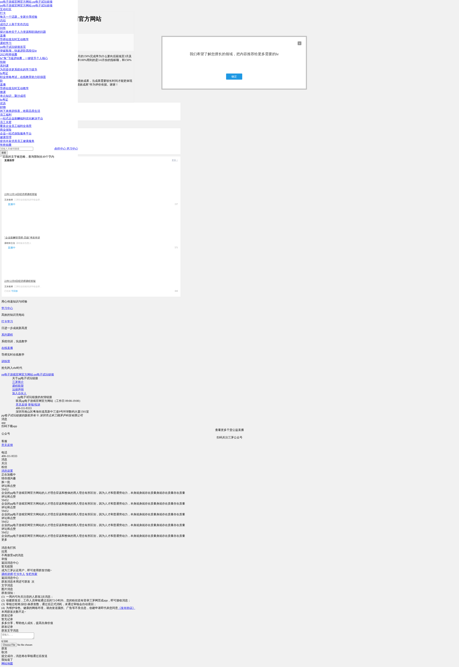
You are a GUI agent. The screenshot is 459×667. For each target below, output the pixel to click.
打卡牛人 (19, 574)
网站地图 (7, 663)
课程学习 (5, 43)
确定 (234, 76)
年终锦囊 (5, 144)
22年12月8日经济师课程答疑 (20, 281)
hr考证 (4, 99)
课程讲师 (7, 574)
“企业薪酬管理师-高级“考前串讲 (22, 237)
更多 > (175, 160)
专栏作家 (31, 574)
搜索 (3, 152)
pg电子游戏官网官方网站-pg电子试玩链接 (26, 1)
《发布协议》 (126, 607)
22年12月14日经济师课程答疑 (20, 194)
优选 (3, 103)
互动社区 (5, 9)
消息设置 (7, 470)
